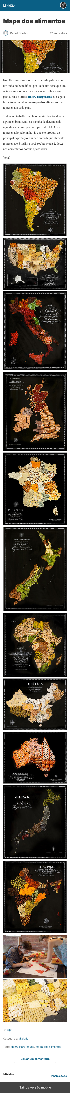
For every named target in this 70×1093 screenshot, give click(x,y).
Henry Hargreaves (22, 1046)
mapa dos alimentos (48, 1046)
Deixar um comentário (35, 1058)
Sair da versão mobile (35, 1087)
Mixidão (23, 1038)
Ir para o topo (59, 1075)
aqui (9, 1029)
